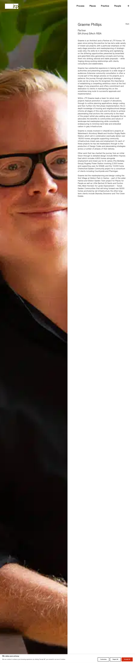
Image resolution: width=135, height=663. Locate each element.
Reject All (115, 659)
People (117, 6)
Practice (105, 6)
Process (80, 6)
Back (127, 24)
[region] (67, 658)
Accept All (127, 659)
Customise (103, 659)
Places (92, 6)
